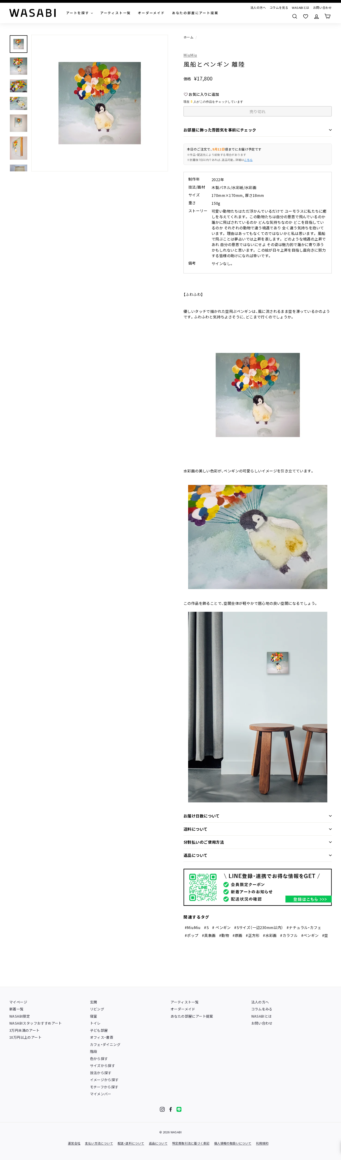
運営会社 (74, 1143)
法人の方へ (258, 7)
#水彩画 (270, 935)
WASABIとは (300, 7)
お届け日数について (201, 816)
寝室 (93, 1016)
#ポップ (192, 935)
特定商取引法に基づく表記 (190, 1143)
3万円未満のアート (24, 1030)
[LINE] (179, 1109)
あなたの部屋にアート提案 (191, 1016)
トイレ (95, 1023)
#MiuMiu (193, 927)
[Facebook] (170, 1109)
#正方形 (253, 935)
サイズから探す (102, 1065)
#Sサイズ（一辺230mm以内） (258, 927)
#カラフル (289, 935)
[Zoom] (100, 103)
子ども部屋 (99, 1030)
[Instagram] (162, 1109)
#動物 (224, 935)
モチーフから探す (104, 1086)
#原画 (237, 935)
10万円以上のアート (25, 1037)
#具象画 (209, 935)
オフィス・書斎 (101, 1037)
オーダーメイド (182, 1008)
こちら (248, 160)
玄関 (93, 1002)
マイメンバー (100, 1093)
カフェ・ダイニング (105, 1044)
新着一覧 (16, 1008)
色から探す (99, 1058)
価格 (187, 78)
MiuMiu (190, 55)
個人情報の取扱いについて (232, 1143)
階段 (93, 1051)
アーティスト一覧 (184, 1002)
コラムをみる (262, 1008)
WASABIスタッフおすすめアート (35, 1023)
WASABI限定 (19, 1016)
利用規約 (262, 1143)
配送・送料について (131, 1143)
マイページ (18, 1002)
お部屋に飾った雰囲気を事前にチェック (219, 130)
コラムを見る (279, 7)
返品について (195, 855)
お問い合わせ (322, 7)
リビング (97, 1008)
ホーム (188, 37)
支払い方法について (99, 1143)
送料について (195, 829)
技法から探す (100, 1072)
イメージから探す (104, 1079)
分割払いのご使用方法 (203, 842)
